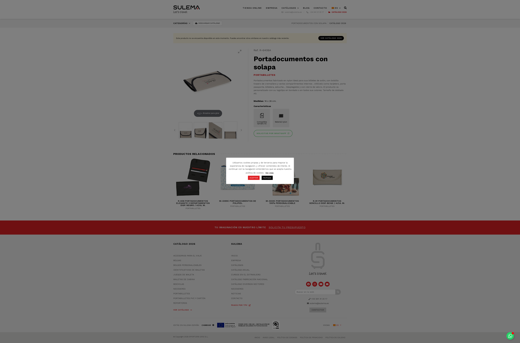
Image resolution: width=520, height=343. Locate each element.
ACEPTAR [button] (254, 178)
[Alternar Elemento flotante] (510, 336)
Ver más (269, 173)
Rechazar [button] (267, 178)
